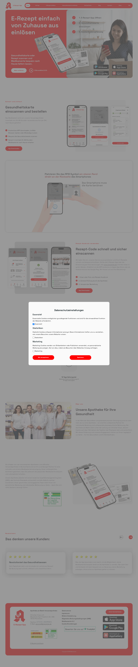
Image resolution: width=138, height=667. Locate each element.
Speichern (80, 357)
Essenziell (38, 324)
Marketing (38, 351)
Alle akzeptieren (43, 357)
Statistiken (39, 337)
